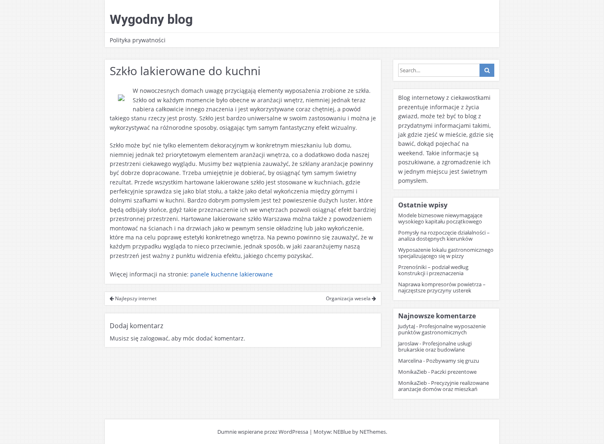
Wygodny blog (151, 19)
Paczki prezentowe (454, 371)
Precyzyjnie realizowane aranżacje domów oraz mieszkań (443, 386)
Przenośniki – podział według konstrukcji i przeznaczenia (433, 270)
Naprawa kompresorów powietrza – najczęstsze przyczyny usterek (442, 287)
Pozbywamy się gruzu (452, 360)
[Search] (487, 70)
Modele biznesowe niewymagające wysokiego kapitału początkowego (440, 218)
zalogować (154, 338)
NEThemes (373, 431)
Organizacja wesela (349, 298)
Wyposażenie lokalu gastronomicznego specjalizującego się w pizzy (445, 253)
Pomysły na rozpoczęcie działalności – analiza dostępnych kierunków (444, 235)
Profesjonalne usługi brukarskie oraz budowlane (435, 346)
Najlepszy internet (135, 298)
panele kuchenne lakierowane (231, 274)
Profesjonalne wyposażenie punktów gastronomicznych (442, 329)
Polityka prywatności (138, 40)
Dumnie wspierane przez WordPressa (262, 431)
